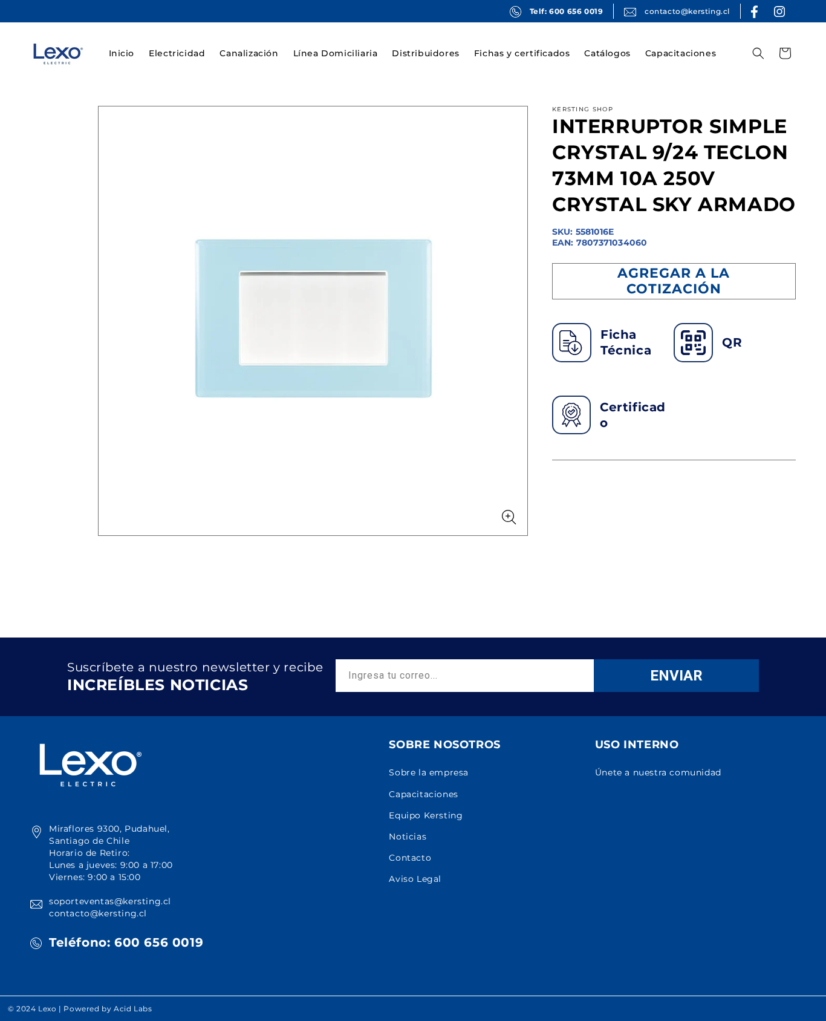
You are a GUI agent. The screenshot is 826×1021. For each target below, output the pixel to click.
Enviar (676, 675)
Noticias (407, 836)
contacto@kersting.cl (687, 11)
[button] (176, 53)
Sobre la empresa (429, 772)
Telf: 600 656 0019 (566, 11)
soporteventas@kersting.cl (110, 901)
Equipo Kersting (426, 815)
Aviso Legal (415, 878)
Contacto (410, 857)
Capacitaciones (423, 794)
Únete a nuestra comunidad (658, 772)
